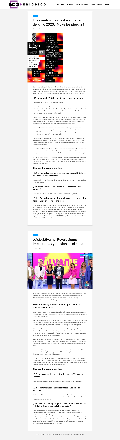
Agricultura (60, 4)
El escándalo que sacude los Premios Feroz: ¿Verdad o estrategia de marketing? (60, 434)
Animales (70, 4)
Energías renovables (82, 4)
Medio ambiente (96, 4)
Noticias (107, 4)
